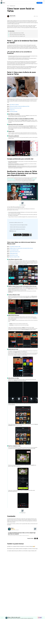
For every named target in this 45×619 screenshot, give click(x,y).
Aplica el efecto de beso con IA (15, 251)
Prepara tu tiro (12, 109)
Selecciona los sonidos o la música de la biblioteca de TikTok (19, 106)
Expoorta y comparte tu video (14, 256)
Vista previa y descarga (13, 111)
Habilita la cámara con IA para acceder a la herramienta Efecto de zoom (21, 248)
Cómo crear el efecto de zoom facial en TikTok (17, 34)
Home (8, 5)
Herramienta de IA (12, 5)
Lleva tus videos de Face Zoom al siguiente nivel (17, 36)
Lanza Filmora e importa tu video (15, 246)
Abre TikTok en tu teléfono (14, 104)
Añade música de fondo (13, 253)
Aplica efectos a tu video (14, 255)
